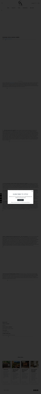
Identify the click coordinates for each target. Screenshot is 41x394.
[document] (20, 197)
